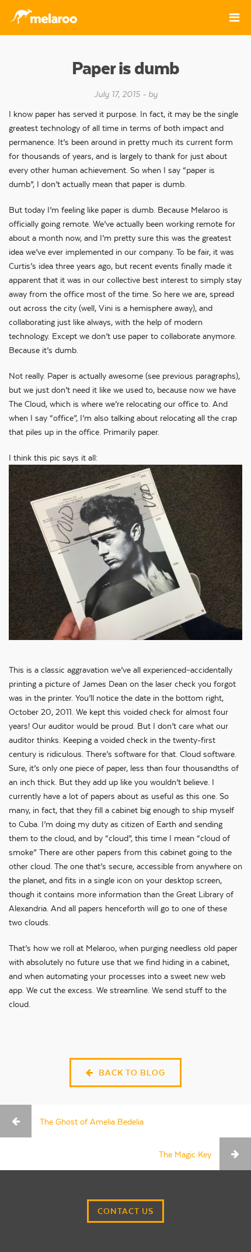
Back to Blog (130, 1072)
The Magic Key (185, 1154)
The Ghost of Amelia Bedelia (92, 1121)
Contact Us (125, 1211)
